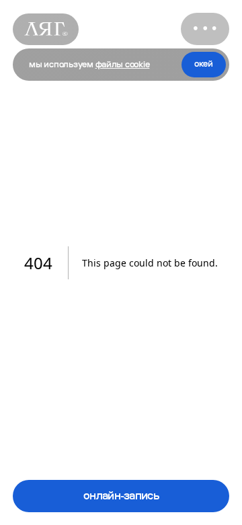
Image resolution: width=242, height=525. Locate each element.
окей (203, 64)
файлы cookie (122, 64)
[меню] (205, 29)
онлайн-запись (121, 495)
